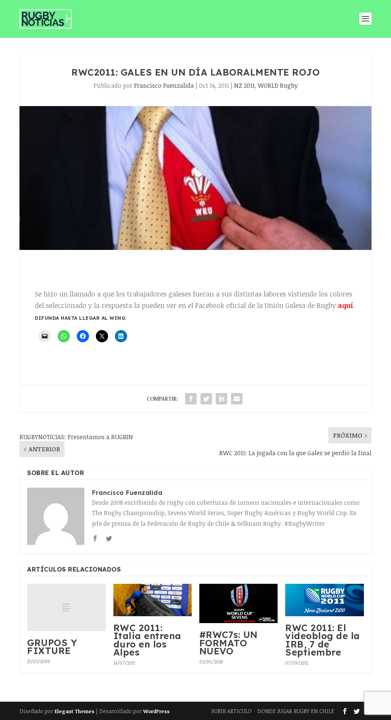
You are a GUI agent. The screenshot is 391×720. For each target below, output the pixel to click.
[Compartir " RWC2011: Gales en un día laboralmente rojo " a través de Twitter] (206, 398)
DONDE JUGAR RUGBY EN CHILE (295, 711)
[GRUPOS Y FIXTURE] (66, 607)
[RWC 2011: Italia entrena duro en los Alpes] (152, 600)
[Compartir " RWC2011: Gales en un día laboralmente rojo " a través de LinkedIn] (221, 398)
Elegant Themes (74, 711)
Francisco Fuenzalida (164, 85)
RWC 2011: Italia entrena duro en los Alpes (147, 640)
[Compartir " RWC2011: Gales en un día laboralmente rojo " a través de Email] (236, 398)
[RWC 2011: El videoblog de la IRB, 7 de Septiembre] (324, 600)
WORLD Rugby (278, 85)
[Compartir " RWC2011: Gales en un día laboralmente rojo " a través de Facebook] (191, 398)
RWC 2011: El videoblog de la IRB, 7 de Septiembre (322, 640)
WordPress (156, 711)
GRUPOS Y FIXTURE (52, 647)
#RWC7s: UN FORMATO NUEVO (228, 643)
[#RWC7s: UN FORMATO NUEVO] (238, 603)
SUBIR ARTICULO (231, 711)
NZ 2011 (244, 85)
